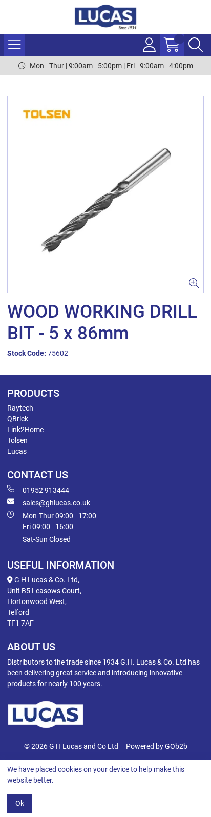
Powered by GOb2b (156, 746)
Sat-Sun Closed (47, 539)
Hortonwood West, (37, 601)
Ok (19, 803)
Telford (18, 612)
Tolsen (17, 440)
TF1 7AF (20, 623)
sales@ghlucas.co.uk (56, 503)
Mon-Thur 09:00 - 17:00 (59, 521)
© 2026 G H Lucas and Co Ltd (71, 746)
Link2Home (25, 429)
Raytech (20, 408)
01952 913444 (46, 490)
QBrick (17, 419)
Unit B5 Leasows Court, (44, 591)
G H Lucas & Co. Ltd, (46, 580)
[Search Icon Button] (195, 45)
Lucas (17, 451)
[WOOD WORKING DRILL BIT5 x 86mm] (105, 194)
